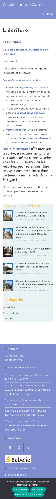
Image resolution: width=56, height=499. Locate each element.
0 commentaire (39, 219)
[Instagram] (19, 447)
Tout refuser (38, 489)
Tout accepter (20, 489)
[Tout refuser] (52, 488)
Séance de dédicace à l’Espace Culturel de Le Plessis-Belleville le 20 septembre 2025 (34, 284)
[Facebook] (10, 447)
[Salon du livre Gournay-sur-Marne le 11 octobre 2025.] (8, 252)
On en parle (9, 313)
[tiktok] (29, 447)
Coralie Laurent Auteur (24, 4)
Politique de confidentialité (28, 494)
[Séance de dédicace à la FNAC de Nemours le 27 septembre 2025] (8, 268)
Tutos (5, 318)
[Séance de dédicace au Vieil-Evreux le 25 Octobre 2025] (8, 215)
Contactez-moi (14, 359)
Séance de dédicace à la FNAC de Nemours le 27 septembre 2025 (32, 266)
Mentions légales (15, 474)
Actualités (8, 307)
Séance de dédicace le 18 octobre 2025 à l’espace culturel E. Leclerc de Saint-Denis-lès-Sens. (27, 389)
